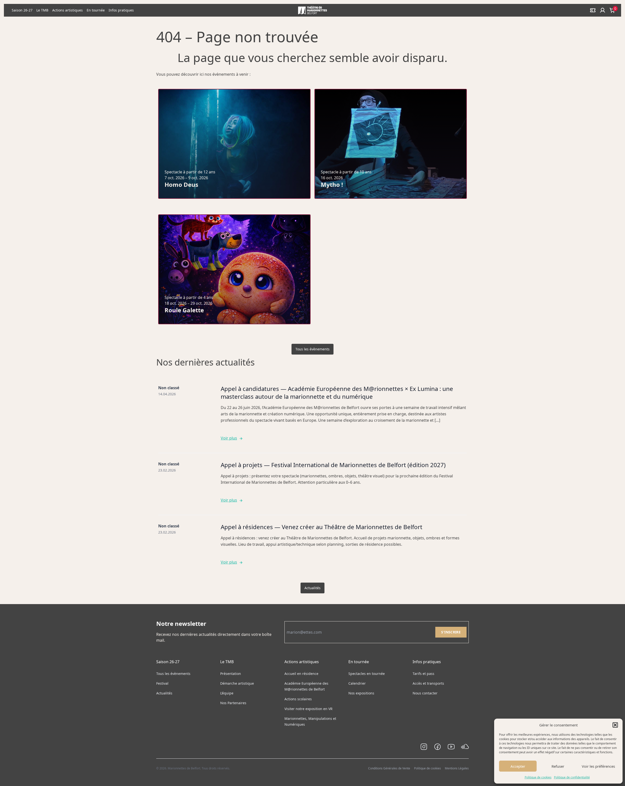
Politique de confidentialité (572, 777)
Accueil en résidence (301, 673)
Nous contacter (425, 693)
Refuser (558, 766)
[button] (615, 725)
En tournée (96, 10)
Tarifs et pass (423, 673)
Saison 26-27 (22, 10)
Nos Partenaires (233, 703)
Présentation (230, 673)
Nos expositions (361, 693)
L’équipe (226, 693)
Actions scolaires (298, 699)
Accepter (517, 766)
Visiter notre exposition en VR (308, 708)
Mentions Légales (457, 768)
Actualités (312, 588)
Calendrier (357, 683)
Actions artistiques (67, 10)
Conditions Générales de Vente (389, 768)
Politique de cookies (538, 777)
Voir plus (229, 438)
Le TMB (42, 10)
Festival (162, 683)
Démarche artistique (237, 683)
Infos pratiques (121, 10)
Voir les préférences (598, 766)
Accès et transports (428, 683)
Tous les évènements (312, 349)
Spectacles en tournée (366, 673)
